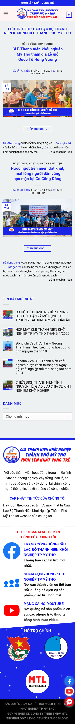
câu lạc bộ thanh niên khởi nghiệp (22, 147)
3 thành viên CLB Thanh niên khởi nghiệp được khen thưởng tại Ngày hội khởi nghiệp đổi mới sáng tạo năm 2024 (43, 367)
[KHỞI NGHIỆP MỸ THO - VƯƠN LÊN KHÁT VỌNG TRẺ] (37, 13)
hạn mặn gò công (27, 275)
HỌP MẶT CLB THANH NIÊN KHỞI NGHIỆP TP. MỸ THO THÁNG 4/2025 (42, 332)
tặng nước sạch (47, 275)
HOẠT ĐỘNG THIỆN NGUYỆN (45, 163)
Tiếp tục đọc (37, 129)
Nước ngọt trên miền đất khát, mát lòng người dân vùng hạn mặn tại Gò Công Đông (37, 173)
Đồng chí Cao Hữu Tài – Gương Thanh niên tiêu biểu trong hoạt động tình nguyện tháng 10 (43, 347)
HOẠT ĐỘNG (45, 44)
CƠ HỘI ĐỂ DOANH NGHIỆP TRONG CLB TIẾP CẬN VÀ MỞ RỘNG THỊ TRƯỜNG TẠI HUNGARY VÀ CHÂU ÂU (43, 316)
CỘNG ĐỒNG (29, 44)
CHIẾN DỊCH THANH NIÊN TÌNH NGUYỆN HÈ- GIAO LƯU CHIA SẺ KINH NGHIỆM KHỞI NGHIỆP (43, 386)
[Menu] (5, 13)
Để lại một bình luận (60, 151)
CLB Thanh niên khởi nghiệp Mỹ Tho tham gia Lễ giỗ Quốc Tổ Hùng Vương (37, 54)
